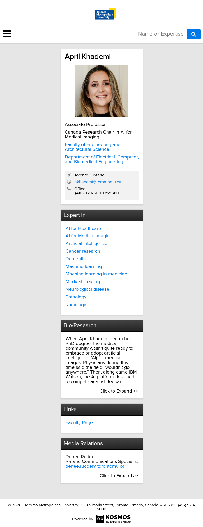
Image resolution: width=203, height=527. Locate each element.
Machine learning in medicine (96, 274)
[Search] (194, 34)
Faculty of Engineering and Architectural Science (93, 147)
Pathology (76, 297)
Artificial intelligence (86, 243)
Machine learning (84, 266)
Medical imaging (83, 281)
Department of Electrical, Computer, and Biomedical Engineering (102, 159)
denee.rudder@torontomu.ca (95, 466)
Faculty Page (79, 422)
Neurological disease (87, 289)
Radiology (76, 304)
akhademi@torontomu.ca (98, 182)
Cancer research (83, 251)
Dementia (76, 259)
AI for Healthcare (83, 228)
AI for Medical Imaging (89, 236)
